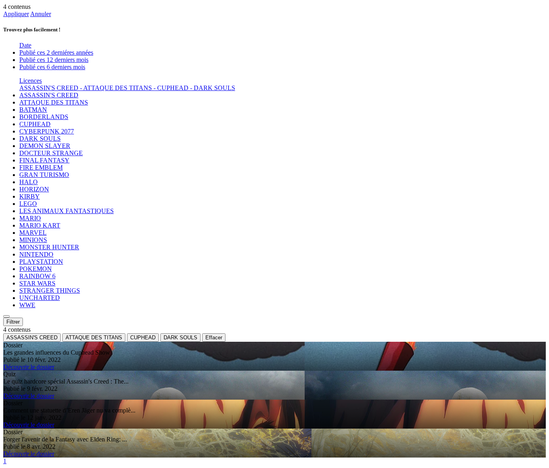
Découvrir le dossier (28, 366)
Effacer (213, 338)
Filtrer (13, 322)
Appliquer (16, 13)
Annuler (40, 13)
